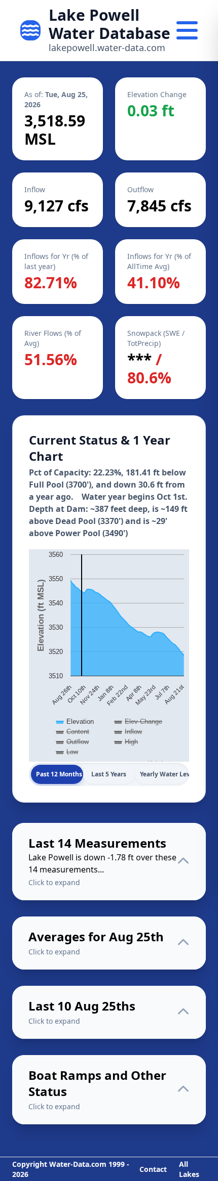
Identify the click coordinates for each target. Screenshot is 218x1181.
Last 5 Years (108, 774)
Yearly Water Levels (163, 774)
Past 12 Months (59, 774)
